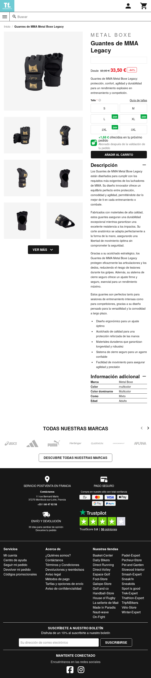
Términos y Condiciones (62, 564)
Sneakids (128, 583)
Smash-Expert (132, 574)
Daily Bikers (101, 560)
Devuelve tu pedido (46, 530)
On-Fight (99, 616)
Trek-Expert (130, 593)
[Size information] (99, 100)
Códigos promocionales (20, 574)
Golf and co (101, 588)
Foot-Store (100, 579)
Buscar (22, 16)
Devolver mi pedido (17, 569)
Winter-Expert (131, 612)
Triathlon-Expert (133, 598)
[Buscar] (14, 16)
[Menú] (4, 16)
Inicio (7, 26)
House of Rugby (104, 598)
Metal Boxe (111, 35)
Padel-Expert (131, 555)
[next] (148, 428)
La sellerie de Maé (106, 602)
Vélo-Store (129, 607)
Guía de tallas (138, 100)
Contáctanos (47, 491)
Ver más (40, 249)
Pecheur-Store (132, 560)
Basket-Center (103, 555)
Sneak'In (128, 579)
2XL (109, 129)
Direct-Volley (101, 569)
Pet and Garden (133, 564)
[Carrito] (144, 6)
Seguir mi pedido (15, 564)
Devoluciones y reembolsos (64, 569)
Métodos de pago (57, 579)
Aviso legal (53, 574)
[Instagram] (81, 670)
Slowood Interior (133, 569)
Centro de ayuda (15, 560)
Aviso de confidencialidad (63, 588)
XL (139, 118)
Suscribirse (116, 642)
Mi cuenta (10, 555)
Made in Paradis (104, 607)
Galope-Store (102, 583)
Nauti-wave (101, 612)
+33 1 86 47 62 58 (47, 504)
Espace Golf (101, 574)
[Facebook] (70, 670)
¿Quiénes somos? (58, 555)
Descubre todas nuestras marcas (75, 457)
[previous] (142, 428)
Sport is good (131, 588)
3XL (133, 130)
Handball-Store (103, 593)
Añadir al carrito (119, 155)
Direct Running (103, 564)
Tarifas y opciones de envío (64, 583)
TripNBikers (130, 602)
